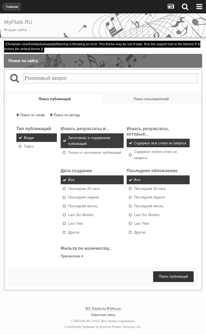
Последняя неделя (83, 197)
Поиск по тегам (32, 115)
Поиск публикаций (173, 276)
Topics (29, 146)
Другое (73, 232)
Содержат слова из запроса (160, 143)
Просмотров (71, 256)
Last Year (75, 223)
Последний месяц (82, 206)
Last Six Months (81, 215)
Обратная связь (103, 315)
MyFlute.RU (82, 321)
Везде (29, 137)
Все (71, 180)
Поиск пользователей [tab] (151, 99)
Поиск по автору (66, 115)
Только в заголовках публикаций (94, 152)
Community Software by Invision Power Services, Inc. (103, 327)
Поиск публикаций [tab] (55, 99)
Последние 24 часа (84, 188)
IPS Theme (94, 309)
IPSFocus (114, 309)
